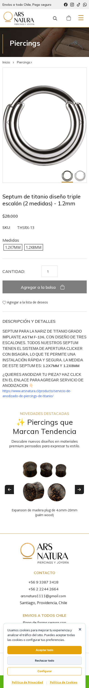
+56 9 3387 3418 (43, 582)
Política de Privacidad (27, 682)
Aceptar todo (44, 650)
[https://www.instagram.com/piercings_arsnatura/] (72, 5)
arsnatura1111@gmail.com (43, 596)
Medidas (11, 240)
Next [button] (79, 489)
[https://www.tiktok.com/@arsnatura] (78, 5)
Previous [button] (9, 489)
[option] (45, 486)
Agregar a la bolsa (39, 287)
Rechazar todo (44, 660)
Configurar (44, 671)
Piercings (23, 62)
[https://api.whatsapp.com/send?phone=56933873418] (85, 5)
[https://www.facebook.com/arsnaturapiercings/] (66, 5)
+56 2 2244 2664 (43, 589)
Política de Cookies (63, 682)
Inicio (6, 62)
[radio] (12, 247)
